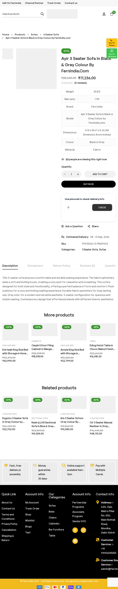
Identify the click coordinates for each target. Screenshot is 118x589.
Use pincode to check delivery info (84, 199)
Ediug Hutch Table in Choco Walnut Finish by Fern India (101, 349)
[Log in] (104, 14)
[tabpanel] (59, 288)
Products (20, 34)
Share (95, 226)
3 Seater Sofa (51, 34)
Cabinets (36, 341)
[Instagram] (83, 530)
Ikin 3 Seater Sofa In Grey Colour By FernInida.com (72, 422)
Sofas (34, 34)
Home (5, 34)
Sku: (63, 243)
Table (93, 341)
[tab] (10, 265)
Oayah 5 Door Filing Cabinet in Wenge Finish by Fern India (42, 349)
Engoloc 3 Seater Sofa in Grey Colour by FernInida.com (15, 422)
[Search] (42, 13)
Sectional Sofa (39, 418)
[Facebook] (75, 530)
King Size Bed (9, 345)
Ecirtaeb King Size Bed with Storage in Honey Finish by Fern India (15, 353)
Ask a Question (74, 226)
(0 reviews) (80, 82)
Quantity (66, 166)
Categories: (68, 249)
